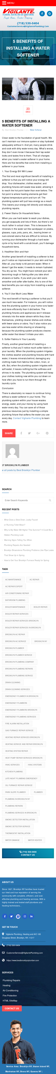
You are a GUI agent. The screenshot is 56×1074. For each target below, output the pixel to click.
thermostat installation (17, 833)
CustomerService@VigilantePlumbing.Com (28, 26)
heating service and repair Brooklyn (24, 744)
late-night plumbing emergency (21, 778)
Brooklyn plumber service (18, 655)
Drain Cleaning (12, 682)
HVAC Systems (35, 764)
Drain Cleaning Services (17, 689)
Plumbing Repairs (14, 806)
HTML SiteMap (10, 1000)
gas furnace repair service (19, 730)
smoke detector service (17, 826)
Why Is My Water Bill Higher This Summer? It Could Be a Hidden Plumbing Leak (28, 532)
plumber (38, 792)
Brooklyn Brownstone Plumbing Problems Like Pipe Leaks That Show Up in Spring (29, 553)
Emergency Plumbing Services (20, 716)
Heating (6, 985)
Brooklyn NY (41, 641)
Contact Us (12, 1008)
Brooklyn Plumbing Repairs (19, 668)
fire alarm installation (17, 723)
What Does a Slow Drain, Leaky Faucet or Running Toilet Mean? (21, 522)
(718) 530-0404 (28, 23)
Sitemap (47, 1071)
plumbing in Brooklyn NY (17, 799)
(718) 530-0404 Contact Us (28, 853)
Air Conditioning (10, 990)
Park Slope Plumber (15, 792)
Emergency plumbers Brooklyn (21, 710)
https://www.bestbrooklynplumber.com (23, 960)
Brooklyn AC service (15, 641)
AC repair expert (14, 586)
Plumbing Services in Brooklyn (20, 812)
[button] (4, 3)
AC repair (34, 579)
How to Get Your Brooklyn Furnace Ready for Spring (26, 560)
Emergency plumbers (16, 703)
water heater (35, 840)
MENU (10, 3)
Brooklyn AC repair (15, 634)
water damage (12, 840)
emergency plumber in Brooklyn (21, 696)
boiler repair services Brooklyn (21, 620)
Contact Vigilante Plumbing (27, 418)
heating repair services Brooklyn (22, 737)
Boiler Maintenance (15, 607)
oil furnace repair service (18, 785)
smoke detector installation (20, 819)
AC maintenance (13, 579)
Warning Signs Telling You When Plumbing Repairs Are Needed (18, 542)
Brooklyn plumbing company (19, 662)
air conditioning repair (17, 593)
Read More (7, 910)
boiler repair (40, 607)
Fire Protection (10, 995)
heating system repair (16, 751)
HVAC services (12, 764)
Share (9, 433)
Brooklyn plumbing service (19, 675)
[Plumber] (18, 13)
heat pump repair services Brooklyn (23, 758)
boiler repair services (16, 613)
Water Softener (36, 130)
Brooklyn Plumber (14, 648)
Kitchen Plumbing (14, 771)
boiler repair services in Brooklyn (23, 627)
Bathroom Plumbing (15, 600)
